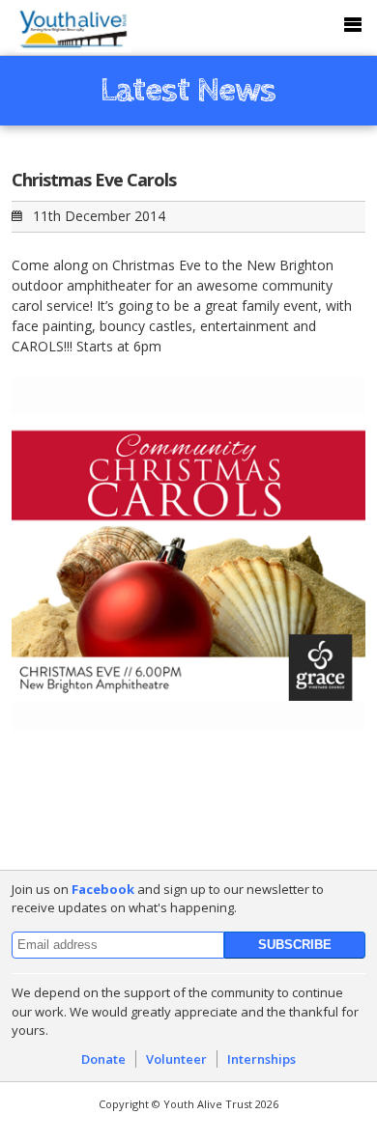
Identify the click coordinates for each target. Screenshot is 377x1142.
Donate (103, 1059)
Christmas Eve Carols (94, 179)
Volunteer (176, 1059)
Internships (261, 1059)
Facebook (103, 889)
